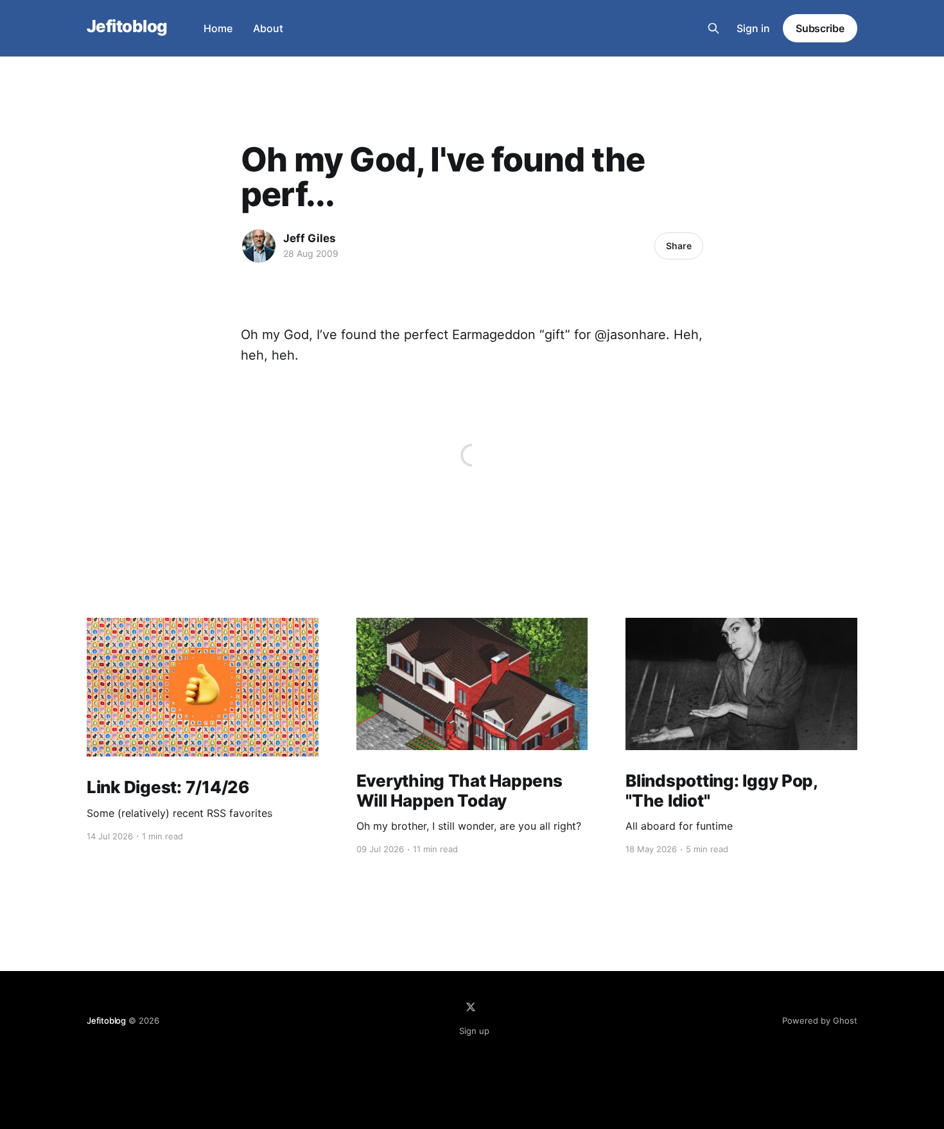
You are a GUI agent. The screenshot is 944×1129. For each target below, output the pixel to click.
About (268, 28)
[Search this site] (713, 28)
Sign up (474, 1031)
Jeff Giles (309, 238)
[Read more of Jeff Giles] (259, 246)
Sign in (753, 28)
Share (679, 245)
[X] (471, 1007)
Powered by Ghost (819, 1020)
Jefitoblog (127, 26)
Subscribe (820, 28)
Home (218, 28)
